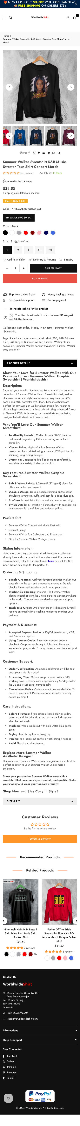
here (51, 561)
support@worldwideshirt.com (23, 1019)
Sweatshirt (9, 331)
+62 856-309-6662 (18, 1013)
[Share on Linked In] (43, 153)
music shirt (44, 338)
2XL (50, 250)
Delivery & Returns (44, 259)
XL (39, 250)
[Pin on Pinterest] (38, 153)
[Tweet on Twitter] (34, 153)
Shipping (8, 193)
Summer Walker (64, 328)
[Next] (70, 87)
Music (34, 328)
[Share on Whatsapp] (53, 153)
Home (6, 36)
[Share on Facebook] (29, 153)
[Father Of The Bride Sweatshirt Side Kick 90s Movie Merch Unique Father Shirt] (59, 902)
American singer (19, 338)
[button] (74, 17)
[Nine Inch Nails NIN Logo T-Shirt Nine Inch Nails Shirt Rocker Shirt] (20, 902)
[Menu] (3, 17)
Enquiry (68, 259)
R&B (54, 338)
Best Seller (23, 328)
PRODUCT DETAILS (18, 363)
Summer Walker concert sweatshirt (35, 346)
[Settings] (67, 17)
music (33, 338)
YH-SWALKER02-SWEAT (19, 217)
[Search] (10, 17)
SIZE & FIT (13, 801)
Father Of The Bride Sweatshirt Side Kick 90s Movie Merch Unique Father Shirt (59, 935)
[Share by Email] (58, 153)
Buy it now (40, 278)
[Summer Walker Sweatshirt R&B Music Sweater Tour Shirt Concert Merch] (20, 136)
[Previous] (9, 87)
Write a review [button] (40, 839)
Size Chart (23, 241)
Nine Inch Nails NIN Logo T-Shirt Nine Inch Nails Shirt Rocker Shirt (21, 933)
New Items (46, 328)
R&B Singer (16, 342)
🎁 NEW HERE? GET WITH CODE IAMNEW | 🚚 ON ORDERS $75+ (40, 3)
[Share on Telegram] (48, 153)
